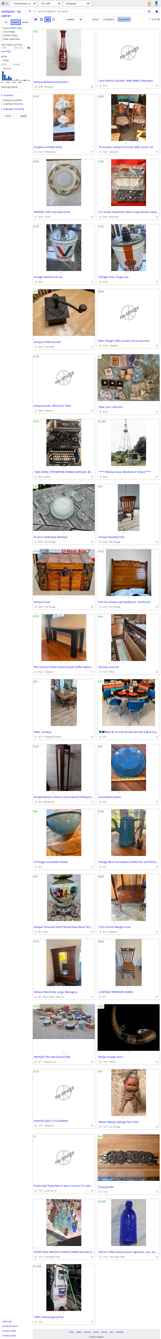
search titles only (13, 27)
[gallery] (48, 19)
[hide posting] (92, 87)
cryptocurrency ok (13, 103)
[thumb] (42, 19)
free (6, 60)
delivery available (13, 100)
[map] (54, 19)
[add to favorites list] (35, 87)
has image (9, 31)
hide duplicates (12, 38)
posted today (10, 35)
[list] (36, 19)
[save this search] (157, 11)
